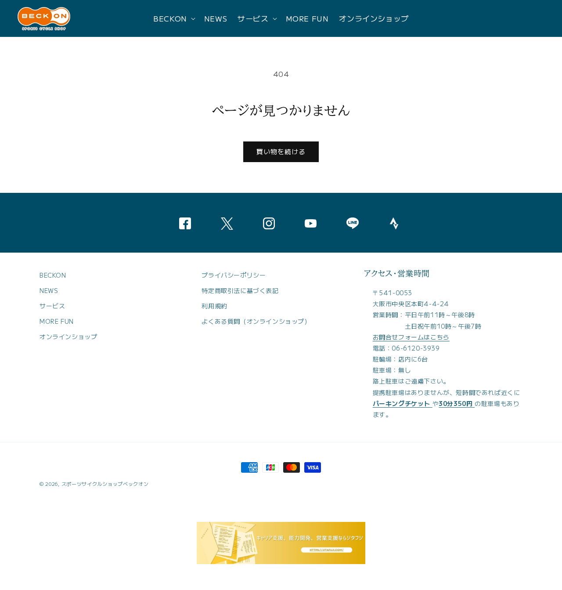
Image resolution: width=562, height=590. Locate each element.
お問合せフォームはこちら (411, 337)
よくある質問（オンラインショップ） (256, 321)
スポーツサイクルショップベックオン (105, 483)
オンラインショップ (68, 336)
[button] (173, 18)
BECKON (53, 275)
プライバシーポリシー (234, 275)
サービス (52, 305)
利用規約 (214, 305)
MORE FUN (57, 321)
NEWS (49, 290)
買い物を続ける (281, 151)
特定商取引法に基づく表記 (240, 290)
